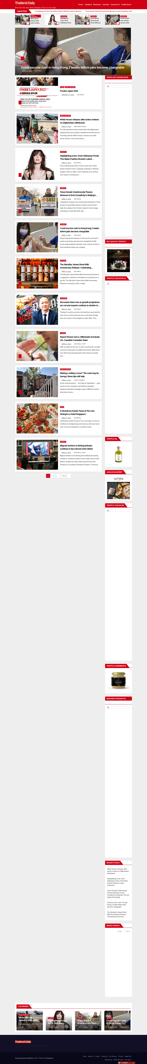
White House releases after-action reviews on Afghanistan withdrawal (35, 23)
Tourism (105, 4)
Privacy (120, 1056)
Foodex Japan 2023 (69, 91)
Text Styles (128, 1059)
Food (62, 87)
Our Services (113, 1056)
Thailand (88, 4)
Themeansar (49, 1058)
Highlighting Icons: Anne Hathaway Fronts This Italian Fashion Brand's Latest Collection (79, 159)
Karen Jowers (79, 380)
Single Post (127, 1056)
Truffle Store (126, 4)
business (123, 16)
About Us (91, 1056)
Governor (63, 298)
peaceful (63, 16)
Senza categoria (34, 16)
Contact (97, 1056)
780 (63, 476)
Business (97, 4)
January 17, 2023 (68, 94)
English (125, 1062)
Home (80, 4)
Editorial (38, 71)
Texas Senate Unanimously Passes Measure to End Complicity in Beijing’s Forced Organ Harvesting (78, 195)
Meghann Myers (80, 126)
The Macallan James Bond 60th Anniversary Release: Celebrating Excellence (75, 267)
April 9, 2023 (27, 71)
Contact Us (115, 4)
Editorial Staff (80, 344)
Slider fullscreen (118, 1059)
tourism (63, 333)
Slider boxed (108, 1059)
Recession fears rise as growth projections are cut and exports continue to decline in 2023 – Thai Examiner (80, 305)
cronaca (93, 16)
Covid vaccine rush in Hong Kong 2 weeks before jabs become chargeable (117, 905)
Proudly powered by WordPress (24, 1058)
